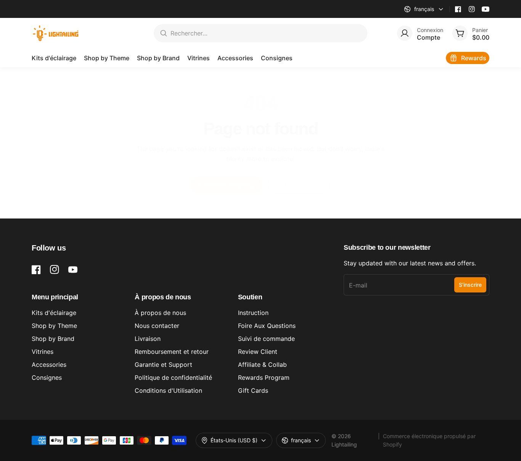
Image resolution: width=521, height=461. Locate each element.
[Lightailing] (56, 33)
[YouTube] (485, 9)
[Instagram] (472, 9)
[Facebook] (458, 9)
